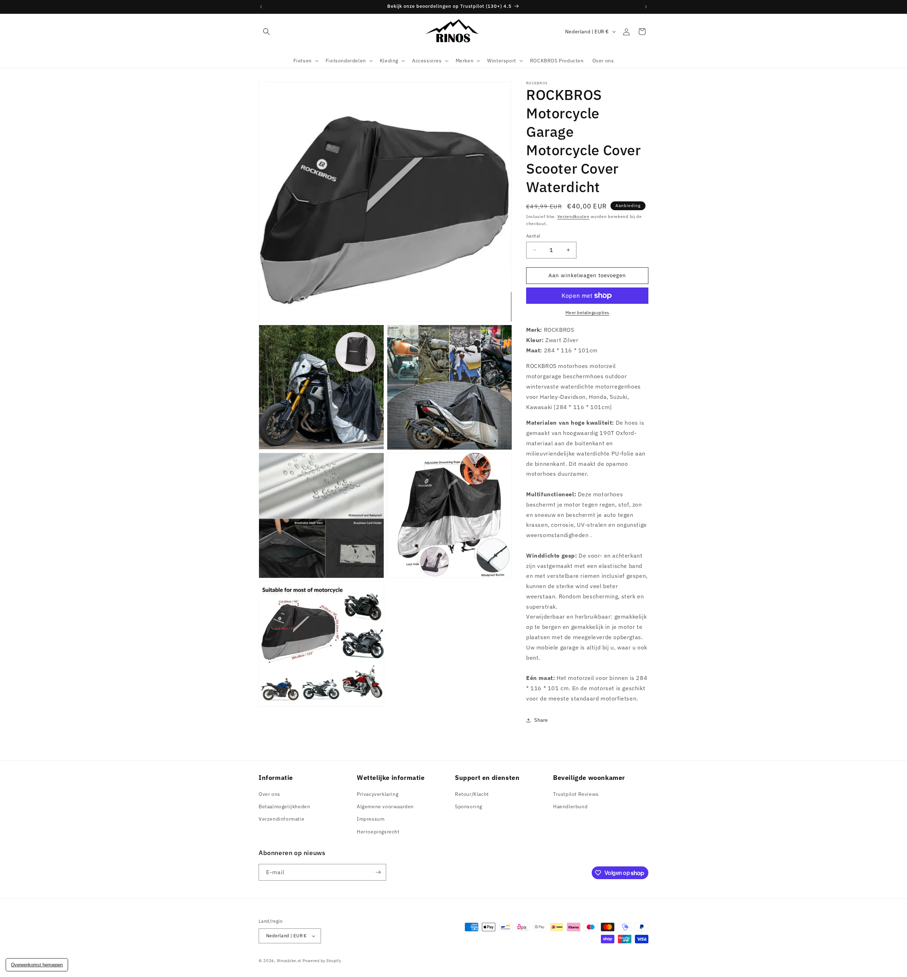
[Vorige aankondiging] (261, 6)
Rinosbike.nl (289, 960)
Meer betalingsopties (587, 312)
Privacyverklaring (377, 794)
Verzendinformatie (281, 819)
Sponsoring (468, 806)
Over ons (269, 794)
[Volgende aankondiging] (646, 6)
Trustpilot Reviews (576, 794)
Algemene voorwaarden (385, 806)
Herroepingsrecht (378, 831)
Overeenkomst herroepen (37, 964)
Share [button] (541, 720)
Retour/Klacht (472, 794)
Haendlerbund (570, 806)
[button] (266, 31)
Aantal (533, 236)
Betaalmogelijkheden (284, 806)
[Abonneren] (378, 872)
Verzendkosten (573, 216)
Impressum (370, 819)
